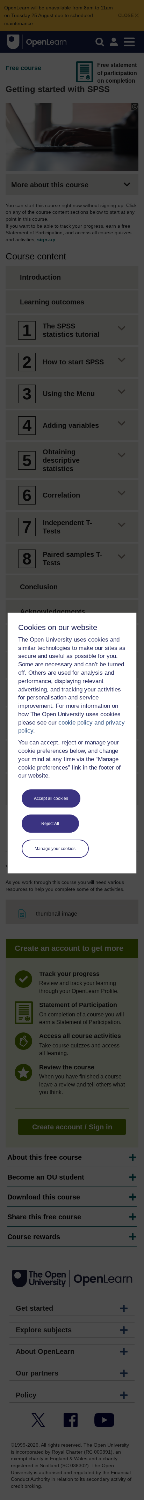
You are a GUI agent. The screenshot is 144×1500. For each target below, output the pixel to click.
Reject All (50, 823)
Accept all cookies (51, 798)
